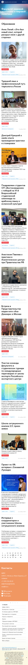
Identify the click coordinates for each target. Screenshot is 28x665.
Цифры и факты (5, 607)
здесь (22, 655)
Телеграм (7, 596)
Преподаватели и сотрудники (9, 614)
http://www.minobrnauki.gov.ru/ (9, 647)
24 (10, 555)
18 (15, 553)
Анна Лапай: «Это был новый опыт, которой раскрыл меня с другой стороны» (12, 33)
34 (15, 557)
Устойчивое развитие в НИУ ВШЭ (10, 611)
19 (18, 553)
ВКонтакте (7, 591)
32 (10, 557)
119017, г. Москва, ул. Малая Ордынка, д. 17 (14, 576)
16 (10, 553)
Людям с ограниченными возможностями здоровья (12, 635)
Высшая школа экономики (10, 2)
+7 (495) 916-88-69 (7, 581)
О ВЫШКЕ (5, 604)
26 (15, 555)
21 (2, 555)
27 (18, 555)
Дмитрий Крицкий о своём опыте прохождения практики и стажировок (13, 139)
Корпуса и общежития (7, 616)
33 (13, 557)
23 (7, 555)
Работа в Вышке (5, 640)
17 (12, 553)
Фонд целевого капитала (8, 623)
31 (7, 557)
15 (7, 553)
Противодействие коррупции (9, 626)
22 (5, 555)
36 (20, 557)
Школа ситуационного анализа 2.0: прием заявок (12, 426)
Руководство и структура (8, 609)
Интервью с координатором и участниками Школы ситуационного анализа (12, 521)
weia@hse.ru (4, 586)
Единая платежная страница (8, 638)
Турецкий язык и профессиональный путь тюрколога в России (13, 84)
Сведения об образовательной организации (12, 632)
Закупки (4, 619)
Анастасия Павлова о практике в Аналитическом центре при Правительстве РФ (13, 258)
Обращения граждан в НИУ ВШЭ (9, 621)
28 (21, 555)
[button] (10, 602)
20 (20, 553)
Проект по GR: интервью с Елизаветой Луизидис (12, 467)
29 (2, 557)
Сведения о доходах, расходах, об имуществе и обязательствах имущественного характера (13, 629)
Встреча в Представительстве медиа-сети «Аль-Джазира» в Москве (11, 310)
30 (5, 557)
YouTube (6, 593)
